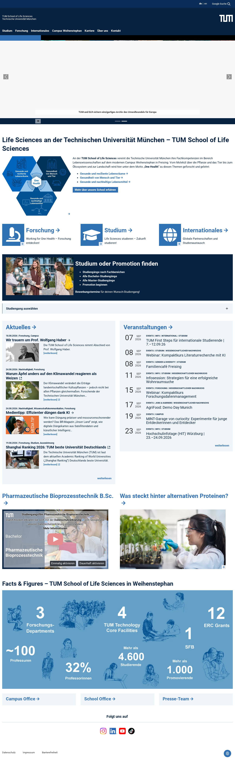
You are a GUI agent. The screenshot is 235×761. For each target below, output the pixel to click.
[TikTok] (131, 731)
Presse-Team (176, 698)
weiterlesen (104, 478)
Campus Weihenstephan (67, 30)
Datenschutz (8, 752)
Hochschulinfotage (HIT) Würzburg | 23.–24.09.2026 (175, 435)
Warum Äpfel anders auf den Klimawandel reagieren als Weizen (51, 376)
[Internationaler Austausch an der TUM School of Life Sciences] (170, 235)
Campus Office (20, 698)
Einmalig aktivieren (63, 563)
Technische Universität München (19, 19)
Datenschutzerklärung (67, 520)
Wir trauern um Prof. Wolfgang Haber (36, 340)
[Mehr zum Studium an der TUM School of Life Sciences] (92, 235)
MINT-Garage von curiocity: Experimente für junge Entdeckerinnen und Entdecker (186, 421)
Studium (7, 30)
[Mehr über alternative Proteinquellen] (173, 539)
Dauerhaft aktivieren (91, 563)
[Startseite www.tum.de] (226, 18)
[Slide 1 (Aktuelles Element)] (117, 121)
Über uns (102, 30)
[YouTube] (122, 731)
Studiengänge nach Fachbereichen (104, 272)
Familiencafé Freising (163, 367)
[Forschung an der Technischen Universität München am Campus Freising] (13, 235)
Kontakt (116, 30)
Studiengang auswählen (22, 308)
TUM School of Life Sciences (17, 16)
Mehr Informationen (55, 528)
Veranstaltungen (145, 327)
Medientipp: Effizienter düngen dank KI (38, 412)
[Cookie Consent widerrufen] (227, 753)
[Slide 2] (124, 121)
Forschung (21, 30)
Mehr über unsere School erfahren (95, 189)
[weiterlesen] (50, 353)
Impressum (29, 752)
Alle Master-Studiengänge (99, 280)
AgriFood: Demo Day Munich (169, 407)
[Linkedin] (113, 731)
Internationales (40, 30)
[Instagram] (104, 731)
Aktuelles (18, 327)
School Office (97, 698)
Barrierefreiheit (49, 752)
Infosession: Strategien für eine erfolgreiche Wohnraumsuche (182, 380)
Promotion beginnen (95, 284)
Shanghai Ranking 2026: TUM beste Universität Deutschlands (56, 447)
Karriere (89, 30)
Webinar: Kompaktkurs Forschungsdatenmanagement (171, 394)
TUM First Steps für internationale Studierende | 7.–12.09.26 (185, 342)
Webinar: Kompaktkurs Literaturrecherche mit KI (185, 355)
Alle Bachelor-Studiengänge (100, 276)
